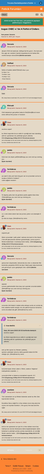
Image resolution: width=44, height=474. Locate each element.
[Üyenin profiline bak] (4, 45)
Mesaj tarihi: (16, 47)
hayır (3, 93)
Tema (7, 466)
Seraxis (12, 34)
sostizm (10, 390)
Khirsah (10, 105)
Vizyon (18, 36)
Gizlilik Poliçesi (18, 466)
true (7, 326)
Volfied (10, 63)
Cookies (36, 466)
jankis (9, 150)
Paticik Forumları (11, 8)
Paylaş (11, 450)
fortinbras (11, 169)
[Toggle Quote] (5, 326)
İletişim (28, 466)
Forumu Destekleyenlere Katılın (20, 3)
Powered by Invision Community (22, 471)
